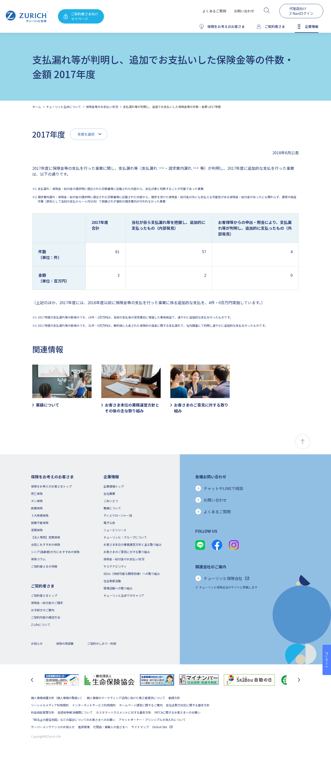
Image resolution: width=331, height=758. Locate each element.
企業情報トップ (113, 486)
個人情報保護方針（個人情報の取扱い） (57, 698)
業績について (112, 508)
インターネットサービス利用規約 (94, 705)
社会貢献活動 (112, 581)
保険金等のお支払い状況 (102, 107)
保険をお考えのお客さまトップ (51, 486)
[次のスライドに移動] (299, 680)
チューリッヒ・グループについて (125, 537)
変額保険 (37, 530)
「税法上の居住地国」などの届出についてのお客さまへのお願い (73, 719)
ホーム (36, 107)
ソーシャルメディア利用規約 (50, 705)
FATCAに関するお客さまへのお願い (177, 712)
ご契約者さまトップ (44, 595)
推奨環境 (84, 727)
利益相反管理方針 (42, 712)
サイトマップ (140, 727)
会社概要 (109, 493)
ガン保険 (37, 501)
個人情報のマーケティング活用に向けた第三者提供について (126, 698)
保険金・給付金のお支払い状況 (123, 559)
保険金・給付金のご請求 (47, 603)
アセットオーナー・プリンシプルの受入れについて (152, 719)
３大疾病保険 (39, 515)
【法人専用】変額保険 (45, 537)
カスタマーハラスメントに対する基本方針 (123, 712)
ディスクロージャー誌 (117, 515)
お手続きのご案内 (42, 610)
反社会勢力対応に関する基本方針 (188, 705)
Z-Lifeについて (40, 624)
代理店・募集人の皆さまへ (110, 727)
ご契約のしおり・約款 (101, 643)
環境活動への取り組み (118, 588)
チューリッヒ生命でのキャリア (123, 595)
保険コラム (38, 559)
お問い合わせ (244, 10)
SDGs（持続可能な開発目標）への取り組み (131, 573)
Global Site (160, 727)
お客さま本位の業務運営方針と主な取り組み (132, 544)
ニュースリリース (114, 530)
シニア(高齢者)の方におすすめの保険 (55, 552)
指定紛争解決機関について (75, 712)
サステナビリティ (114, 566)
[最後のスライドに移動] (32, 680)
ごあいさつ (110, 501)
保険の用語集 (65, 643)
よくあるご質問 (214, 10)
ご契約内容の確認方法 (45, 617)
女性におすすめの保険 (45, 544)
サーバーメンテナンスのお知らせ (53, 727)
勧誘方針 (174, 698)
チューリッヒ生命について (63, 107)
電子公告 (109, 523)
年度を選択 (86, 134)
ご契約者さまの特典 (44, 566)
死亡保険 (37, 493)
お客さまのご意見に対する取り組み (126, 552)
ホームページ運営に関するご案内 (141, 705)
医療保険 (37, 508)
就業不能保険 (39, 523)
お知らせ (37, 643)
